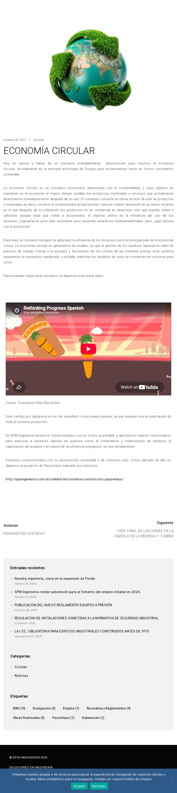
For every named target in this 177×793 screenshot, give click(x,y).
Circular (38, 140)
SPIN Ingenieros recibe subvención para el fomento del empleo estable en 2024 (77, 592)
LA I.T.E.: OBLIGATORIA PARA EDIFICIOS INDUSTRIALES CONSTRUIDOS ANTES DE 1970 (82, 631)
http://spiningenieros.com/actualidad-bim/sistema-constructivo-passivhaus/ (64, 479)
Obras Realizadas (29, 718)
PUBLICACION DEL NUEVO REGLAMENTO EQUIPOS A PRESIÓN (63, 605)
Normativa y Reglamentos (109, 708)
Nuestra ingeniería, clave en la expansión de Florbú (55, 579)
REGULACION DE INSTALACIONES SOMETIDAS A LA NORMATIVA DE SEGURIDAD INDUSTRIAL (87, 618)
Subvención (93, 718)
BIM (19, 708)
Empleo (71, 708)
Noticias (21, 676)
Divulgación (44, 708)
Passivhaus (63, 718)
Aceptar (79, 786)
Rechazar (99, 786)
